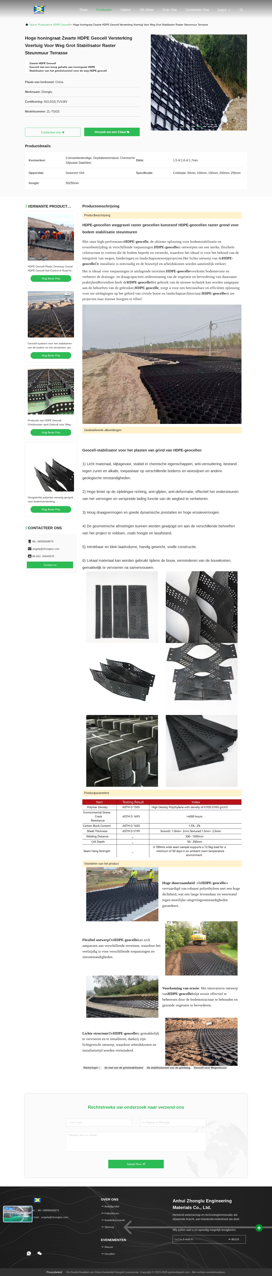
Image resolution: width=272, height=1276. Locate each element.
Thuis (83, 10)
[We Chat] (39, 1253)
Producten (104, 10)
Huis (32, 24)
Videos (125, 10)
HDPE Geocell (61, 24)
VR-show (147, 10)
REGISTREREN (237, 1239)
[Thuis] (40, 9)
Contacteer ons (197, 10)
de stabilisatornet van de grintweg (168, 1067)
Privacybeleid (54, 1272)
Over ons (169, 10)
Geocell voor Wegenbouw (210, 1067)
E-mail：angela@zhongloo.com (49, 1217)
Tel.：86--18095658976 (45, 1210)
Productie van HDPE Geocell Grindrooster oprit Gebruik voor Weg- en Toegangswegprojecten (49, 424)
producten (44, 24)
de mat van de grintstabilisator (124, 1067)
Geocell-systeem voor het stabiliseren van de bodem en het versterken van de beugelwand (50, 347)
